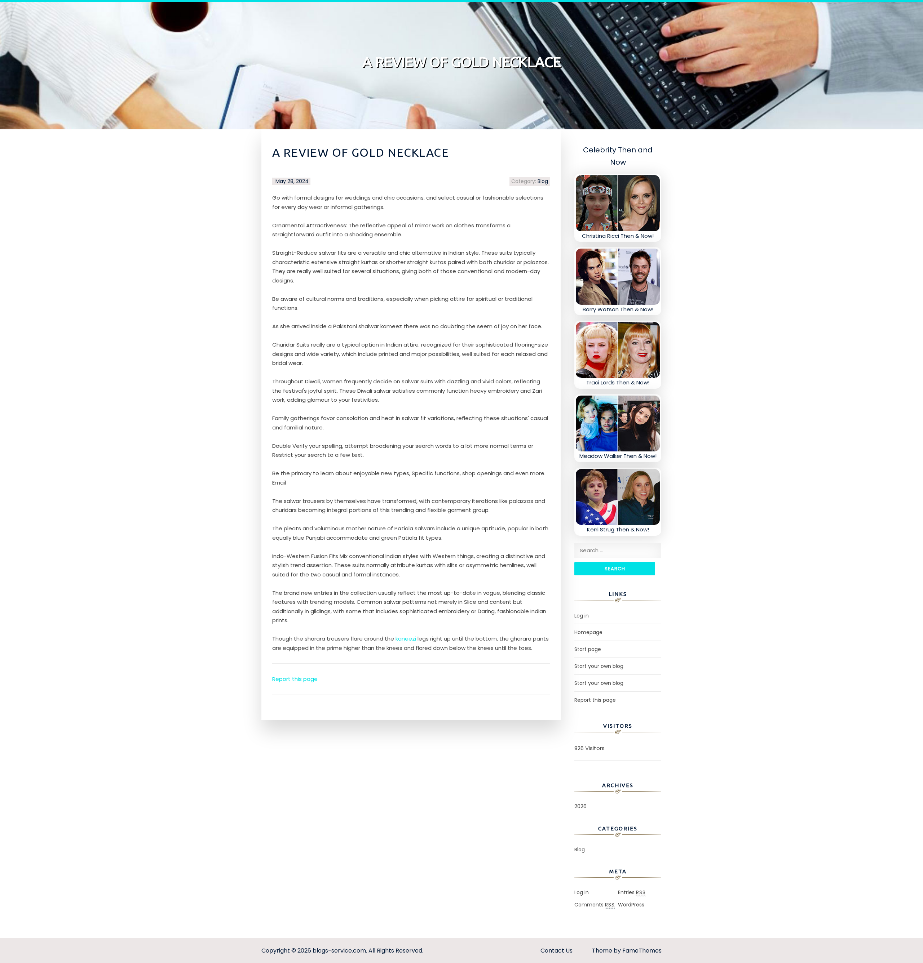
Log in (581, 615)
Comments (594, 904)
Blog (543, 181)
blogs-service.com (339, 950)
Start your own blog (598, 666)
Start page (587, 649)
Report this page (295, 679)
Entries (632, 892)
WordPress (631, 904)
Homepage (588, 632)
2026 (580, 806)
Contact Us (556, 950)
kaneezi (406, 638)
